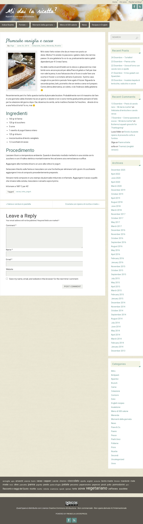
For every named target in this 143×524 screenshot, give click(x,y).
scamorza (54, 489)
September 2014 (118, 315)
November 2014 (118, 307)
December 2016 (118, 230)
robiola (46, 489)
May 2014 (115, 331)
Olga (12, 46)
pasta (46, 484)
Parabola (71, 514)
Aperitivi (114, 379)
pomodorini (119, 484)
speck (61, 489)
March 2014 (116, 339)
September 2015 (118, 274)
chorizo (62, 481)
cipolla (83, 481)
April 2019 (115, 198)
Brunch (114, 383)
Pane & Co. (116, 427)
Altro (113, 371)
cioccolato (73, 480)
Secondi (114, 455)
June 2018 (116, 206)
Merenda (50, 46)
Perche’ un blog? (135, 2)
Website (9, 269)
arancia (27, 481)
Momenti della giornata (121, 419)
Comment (11, 225)
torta (23, 192)
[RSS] (140, 6)
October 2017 (117, 218)
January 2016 (117, 262)
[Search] (136, 38)
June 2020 (116, 178)
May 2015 (115, 282)
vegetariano (96, 488)
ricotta (33, 488)
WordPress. (82, 514)
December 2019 (118, 190)
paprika (39, 485)
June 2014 (116, 327)
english (90, 481)
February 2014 (117, 343)
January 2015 (117, 298)
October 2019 (117, 194)
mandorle (125, 481)
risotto (39, 489)
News (113, 423)
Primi (113, 447)
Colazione (36, 46)
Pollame (114, 443)
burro (33, 481)
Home (114, 2)
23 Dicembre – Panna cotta (123, 61)
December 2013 (118, 351)
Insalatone (115, 407)
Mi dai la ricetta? (31, 12)
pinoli (103, 485)
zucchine (123, 488)
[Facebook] (134, 6)
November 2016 (118, 234)
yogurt (28, 192)
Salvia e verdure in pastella (18, 204)
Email (9, 259)
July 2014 (115, 323)
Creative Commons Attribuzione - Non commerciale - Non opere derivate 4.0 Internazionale (87, 508)
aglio (12, 481)
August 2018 (116, 202)
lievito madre (107, 481)
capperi (47, 480)
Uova (113, 463)
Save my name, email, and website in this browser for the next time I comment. (44, 279)
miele (5, 484)
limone (117, 481)
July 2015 (115, 278)
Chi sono (123, 2)
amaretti (19, 481)
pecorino (74, 485)
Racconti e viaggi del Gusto (16, 488)
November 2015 (118, 266)
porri (127, 485)
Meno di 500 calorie (119, 411)
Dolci (43, 46)
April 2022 (115, 174)
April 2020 (115, 182)
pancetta (23, 485)
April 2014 (115, 335)
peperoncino (85, 485)
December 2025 (118, 170)
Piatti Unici (115, 439)
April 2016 (115, 254)
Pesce (114, 435)
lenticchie (97, 481)
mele (133, 481)
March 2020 (116, 186)
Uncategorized (117, 459)
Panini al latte (124, 142)
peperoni (96, 485)
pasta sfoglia (55, 485)
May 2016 (115, 250)
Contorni (115, 395)
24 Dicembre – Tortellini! (121, 57)
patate (65, 484)
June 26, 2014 (23, 46)
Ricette (58, 46)
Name (9, 250)
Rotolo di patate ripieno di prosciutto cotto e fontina (124, 135)
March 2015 (116, 290)
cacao (18, 192)
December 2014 (118, 303)
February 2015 (117, 294)
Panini (114, 431)
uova (81, 488)
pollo (109, 485)
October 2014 (117, 310)
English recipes (117, 403)
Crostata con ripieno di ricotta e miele (82, 204)
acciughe (6, 481)
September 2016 (118, 242)
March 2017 (116, 226)
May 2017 (115, 222)
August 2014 (116, 319)
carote (55, 481)
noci (11, 485)
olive (16, 484)
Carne (113, 387)
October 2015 (117, 270)
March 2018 (116, 210)
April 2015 (115, 286)
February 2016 (117, 258)
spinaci (68, 489)
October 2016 (117, 238)
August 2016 (116, 246)
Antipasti (115, 375)
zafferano (113, 488)
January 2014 (117, 347)
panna (31, 484)
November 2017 (118, 214)
